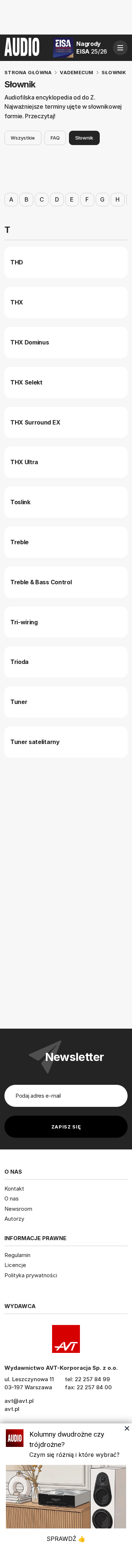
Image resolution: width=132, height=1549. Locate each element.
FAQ (55, 138)
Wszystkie (23, 138)
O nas (11, 1198)
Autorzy (14, 1218)
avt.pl (11, 1408)
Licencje (15, 1264)
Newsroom (18, 1208)
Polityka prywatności (30, 1275)
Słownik (84, 138)
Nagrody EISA (91, 47)
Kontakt (14, 1188)
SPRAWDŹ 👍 (66, 1538)
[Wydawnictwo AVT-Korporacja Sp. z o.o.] (66, 1339)
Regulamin (17, 1255)
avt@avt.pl (19, 1400)
